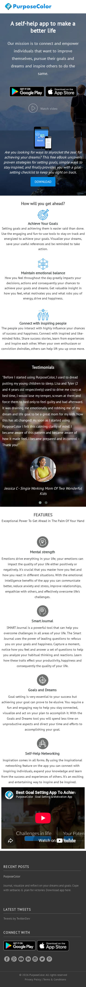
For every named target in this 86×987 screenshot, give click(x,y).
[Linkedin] (28, 959)
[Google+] (14, 959)
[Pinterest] (49, 959)
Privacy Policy (33, 979)
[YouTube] (21, 959)
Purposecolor (29, 8)
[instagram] (35, 959)
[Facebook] (7, 959)
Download (43, 182)
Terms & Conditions (54, 979)
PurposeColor (11, 876)
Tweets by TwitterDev (16, 919)
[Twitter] (42, 959)
